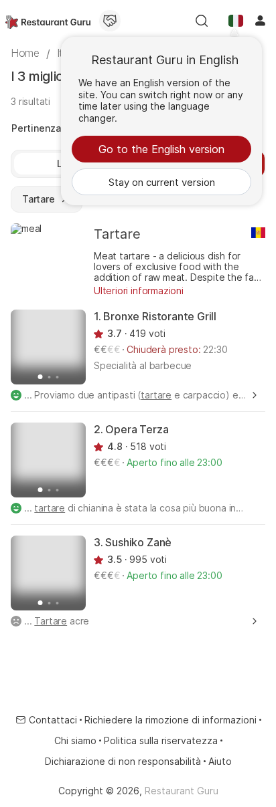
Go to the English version (161, 149)
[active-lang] (236, 20)
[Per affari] (109, 20)
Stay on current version (162, 182)
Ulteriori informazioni (139, 290)
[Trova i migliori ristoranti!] (47, 20)
